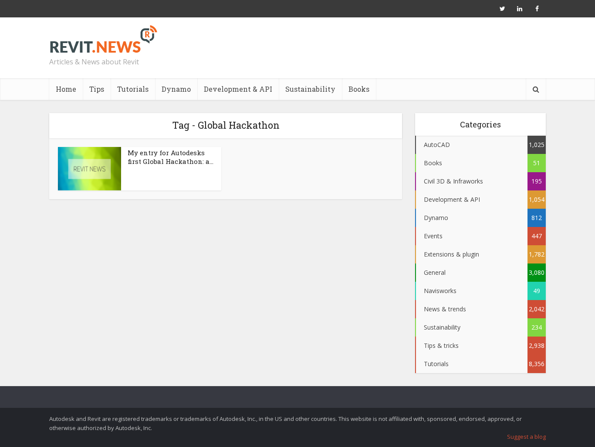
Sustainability (310, 88)
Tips (96, 88)
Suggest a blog (526, 436)
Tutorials (133, 88)
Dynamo (176, 88)
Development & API (238, 88)
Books (358, 88)
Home (66, 88)
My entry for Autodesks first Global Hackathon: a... (170, 157)
